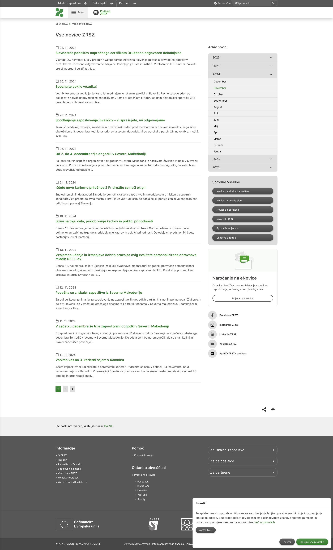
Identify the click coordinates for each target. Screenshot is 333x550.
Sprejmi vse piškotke (312, 542)
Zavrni (287, 542)
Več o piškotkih (264, 522)
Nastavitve (204, 530)
